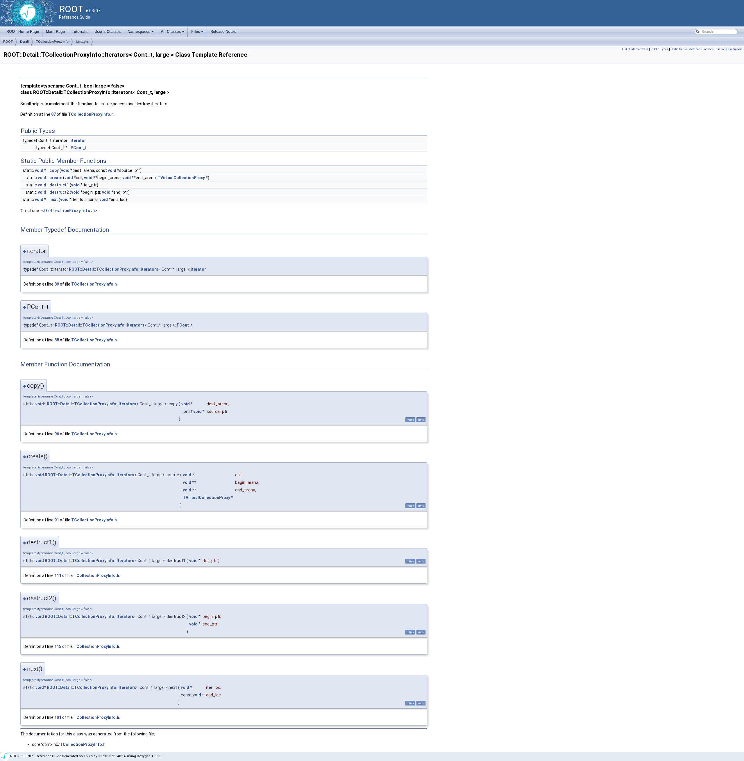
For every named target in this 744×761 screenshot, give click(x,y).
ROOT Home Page (22, 31)
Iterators (82, 41)
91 (56, 520)
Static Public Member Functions (692, 49)
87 (53, 114)
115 (57, 646)
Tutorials (79, 31)
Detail (24, 41)
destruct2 (59, 192)
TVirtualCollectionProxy (181, 177)
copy (54, 170)
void (39, 170)
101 (57, 717)
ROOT (8, 41)
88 (56, 340)
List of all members (635, 49)
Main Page (55, 31)
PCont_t (79, 147)
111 (57, 575)
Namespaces (141, 33)
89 (56, 284)
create (55, 177)
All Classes (173, 33)
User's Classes (107, 31)
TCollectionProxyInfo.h (91, 114)
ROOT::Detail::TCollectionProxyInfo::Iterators (113, 269)
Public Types (659, 49)
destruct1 (59, 185)
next (53, 199)
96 (56, 434)
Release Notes (223, 31)
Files (197, 33)
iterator (78, 140)
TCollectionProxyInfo (52, 41)
